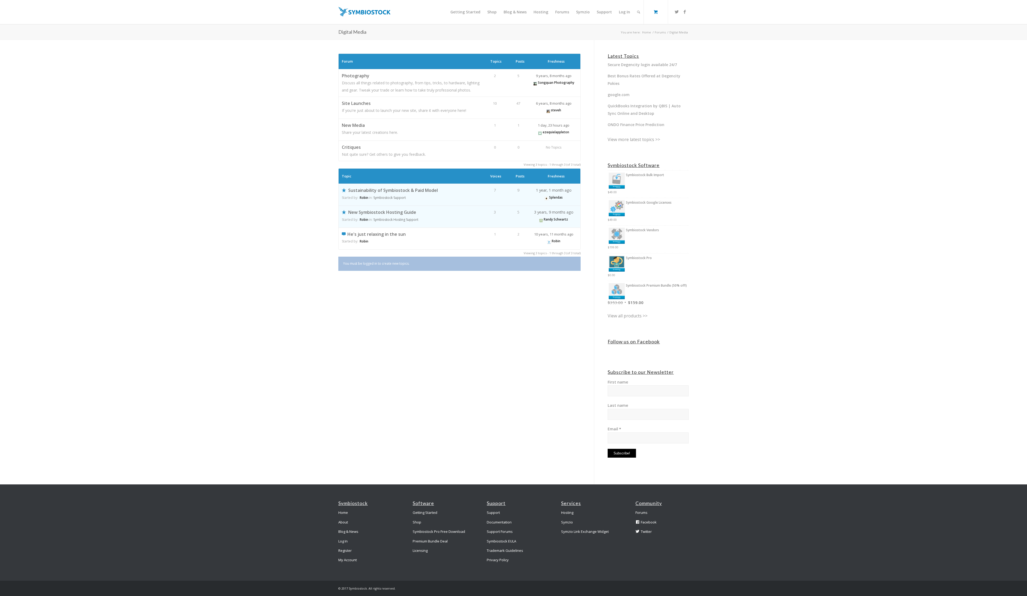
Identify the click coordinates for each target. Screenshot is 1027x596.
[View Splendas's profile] (546, 197)
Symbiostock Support (389, 197)
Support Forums (500, 531)
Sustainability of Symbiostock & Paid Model (393, 190)
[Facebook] (685, 12)
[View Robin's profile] (549, 241)
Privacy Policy (498, 559)
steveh (556, 110)
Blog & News (348, 531)
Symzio (567, 522)
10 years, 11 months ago (553, 234)
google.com (619, 94)
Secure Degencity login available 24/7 (642, 64)
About (343, 522)
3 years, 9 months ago (553, 212)
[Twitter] (677, 12)
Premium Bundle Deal (430, 541)
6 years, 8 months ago (554, 103)
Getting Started (425, 512)
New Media (353, 125)
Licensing (420, 550)
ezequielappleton (556, 132)
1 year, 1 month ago (554, 190)
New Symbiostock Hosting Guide (382, 212)
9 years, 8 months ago (554, 75)
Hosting (567, 512)
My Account (347, 559)
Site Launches (356, 103)
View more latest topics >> (634, 139)
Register (345, 550)
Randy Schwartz (556, 219)
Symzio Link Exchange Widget (585, 531)
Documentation (499, 522)
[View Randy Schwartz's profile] (541, 219)
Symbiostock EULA (501, 541)
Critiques (351, 147)
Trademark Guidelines (505, 550)
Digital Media (352, 32)
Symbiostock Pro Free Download (439, 531)
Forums (660, 32)
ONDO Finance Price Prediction (636, 124)
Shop (417, 522)
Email (614, 428)
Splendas (556, 197)
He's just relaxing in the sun (376, 234)
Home (646, 32)
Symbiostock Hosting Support (395, 219)
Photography (355, 76)
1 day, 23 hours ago (553, 125)
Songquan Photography (556, 82)
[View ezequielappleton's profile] (540, 132)
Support (493, 512)
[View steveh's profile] (548, 110)
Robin (364, 197)
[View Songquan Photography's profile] (535, 82)
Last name (618, 405)
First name (618, 382)
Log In (343, 541)
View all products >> (627, 316)
